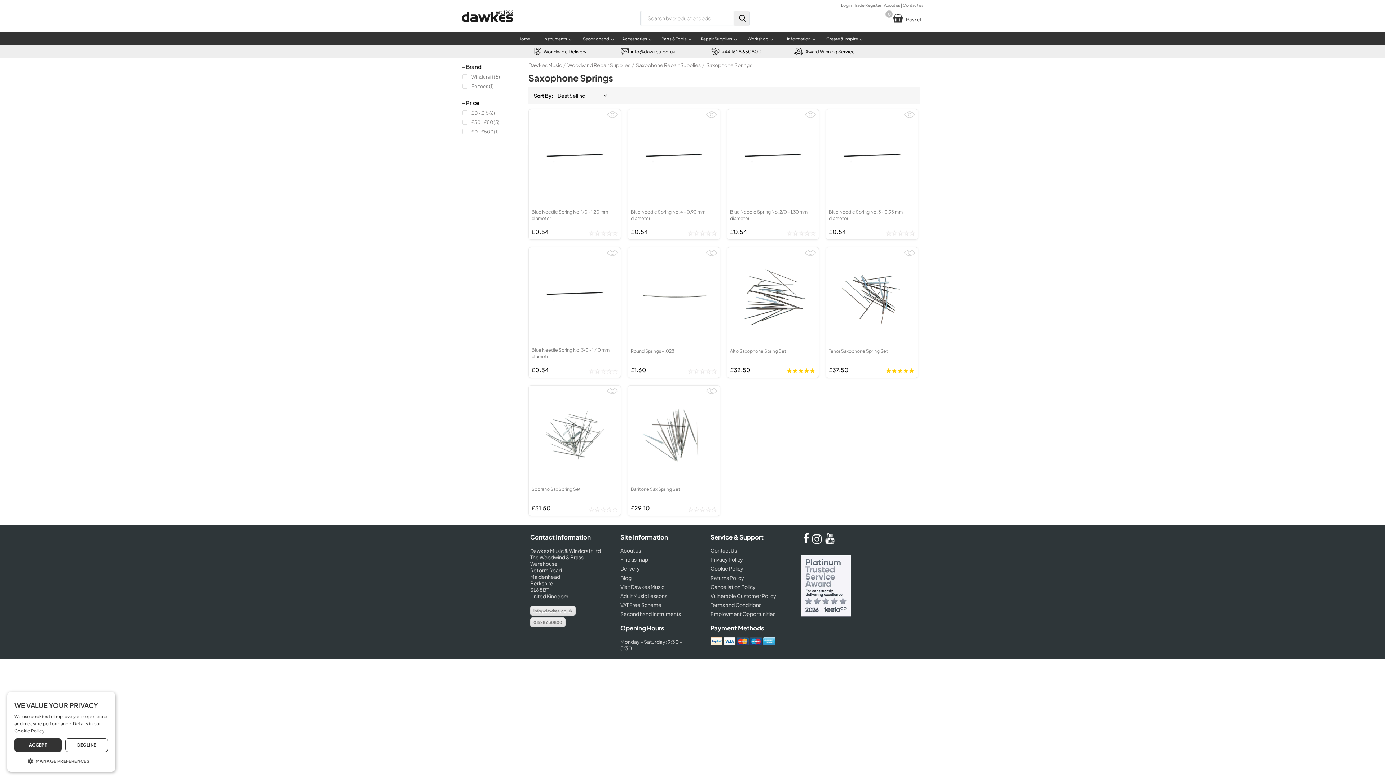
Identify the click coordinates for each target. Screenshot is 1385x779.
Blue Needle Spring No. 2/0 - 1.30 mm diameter (769, 215)
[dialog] (61, 732)
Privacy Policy (727, 559)
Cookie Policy (727, 568)
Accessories (634, 38)
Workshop (758, 38)
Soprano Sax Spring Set (556, 489)
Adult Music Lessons (643, 596)
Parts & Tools (674, 38)
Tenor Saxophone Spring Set (858, 351)
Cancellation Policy (733, 587)
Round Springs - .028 (652, 351)
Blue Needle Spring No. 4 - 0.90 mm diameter (668, 215)
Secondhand (596, 38)
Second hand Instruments (650, 614)
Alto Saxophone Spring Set (758, 351)
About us (892, 5)
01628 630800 (547, 622)
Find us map (634, 559)
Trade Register (867, 5)
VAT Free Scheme (640, 605)
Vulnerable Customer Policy (743, 596)
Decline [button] (87, 745)
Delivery (630, 568)
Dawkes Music (545, 65)
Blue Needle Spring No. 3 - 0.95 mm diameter (866, 215)
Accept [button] (38, 745)
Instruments (555, 38)
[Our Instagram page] (818, 541)
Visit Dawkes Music (642, 587)
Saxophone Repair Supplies (668, 65)
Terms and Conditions (736, 605)
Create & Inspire (842, 38)
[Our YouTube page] (830, 541)
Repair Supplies (716, 38)
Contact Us (724, 550)
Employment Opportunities (743, 614)
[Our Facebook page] (806, 541)
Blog (626, 578)
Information (799, 38)
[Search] (741, 18)
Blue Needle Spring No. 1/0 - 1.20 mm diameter (570, 215)
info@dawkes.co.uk (552, 610)
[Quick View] (612, 118)
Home (524, 38)
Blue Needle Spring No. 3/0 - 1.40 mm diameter (571, 353)
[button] (61, 761)
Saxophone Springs (729, 65)
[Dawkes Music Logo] (487, 26)
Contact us (913, 5)
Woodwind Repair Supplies (598, 65)
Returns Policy (727, 578)
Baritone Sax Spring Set (655, 489)
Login (846, 5)
